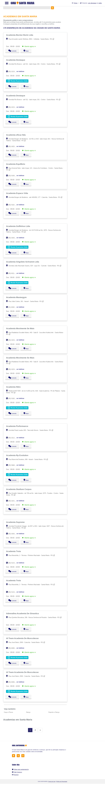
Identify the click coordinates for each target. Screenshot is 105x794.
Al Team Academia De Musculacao (22, 638)
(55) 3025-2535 (13, 146)
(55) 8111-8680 (13, 273)
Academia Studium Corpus (19, 489)
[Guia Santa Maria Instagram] (23, 755)
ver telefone (20, 71)
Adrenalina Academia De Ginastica (22, 613)
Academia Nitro (13, 387)
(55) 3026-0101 (13, 238)
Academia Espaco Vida (17, 193)
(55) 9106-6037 (13, 175)
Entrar (75, 3)
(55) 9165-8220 (13, 398)
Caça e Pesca (8, 712)
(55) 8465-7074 (13, 648)
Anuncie (16, 774)
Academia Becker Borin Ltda (20, 35)
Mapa (26, 51)
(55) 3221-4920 (13, 501)
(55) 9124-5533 (13, 563)
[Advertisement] (88, 24)
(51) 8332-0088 (13, 307)
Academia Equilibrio (16, 164)
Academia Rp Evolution (17, 455)
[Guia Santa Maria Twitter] (19, 755)
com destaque (92, 3)
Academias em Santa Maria (17, 719)
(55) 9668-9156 (13, 465)
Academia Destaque (16, 60)
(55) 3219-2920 (13, 71)
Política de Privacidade (61, 781)
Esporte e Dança (54, 712)
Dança (28, 712)
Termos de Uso (51, 781)
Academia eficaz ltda (16, 135)
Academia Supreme (15, 522)
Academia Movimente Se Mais (20, 328)
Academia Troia (13, 551)
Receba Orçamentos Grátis (19, 81)
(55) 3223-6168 (13, 340)
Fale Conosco (18, 772)
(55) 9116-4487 (13, 205)
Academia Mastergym (16, 297)
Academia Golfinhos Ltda (18, 226)
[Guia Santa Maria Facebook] (14, 755)
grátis (100, 3)
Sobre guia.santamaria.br (21, 769)
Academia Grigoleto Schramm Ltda (23, 262)
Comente (12, 51)
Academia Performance (17, 426)
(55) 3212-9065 (13, 438)
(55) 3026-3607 (13, 534)
